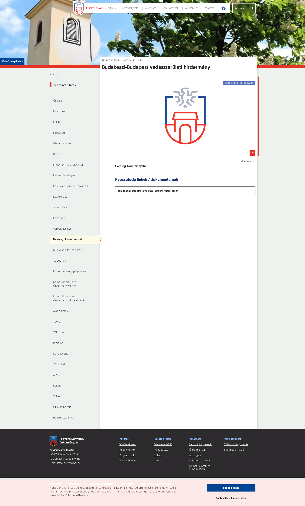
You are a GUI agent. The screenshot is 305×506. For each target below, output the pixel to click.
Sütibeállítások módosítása (231, 498)
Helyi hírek (59, 111)
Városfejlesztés (62, 229)
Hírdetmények (127, 450)
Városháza (150, 8)
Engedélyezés (231, 488)
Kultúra (57, 386)
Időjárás (58, 343)
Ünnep (57, 154)
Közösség (59, 218)
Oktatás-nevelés (63, 407)
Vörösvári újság (127, 461)
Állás (56, 375)
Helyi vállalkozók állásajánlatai (71, 186)
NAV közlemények (64, 175)
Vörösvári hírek (127, 444)
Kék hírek (58, 122)
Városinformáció (163, 444)
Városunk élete (130, 8)
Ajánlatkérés (60, 311)
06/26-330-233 (72, 459)
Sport (56, 322)
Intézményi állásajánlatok (68, 165)
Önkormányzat (62, 143)
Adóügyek (59, 261)
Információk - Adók (234, 450)
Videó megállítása (12, 61)
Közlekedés (60, 197)
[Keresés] (252, 8)
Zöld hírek (59, 364)
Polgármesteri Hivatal (200, 461)
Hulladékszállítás (63, 418)
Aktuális (112, 8)
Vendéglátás (161, 450)
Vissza (54, 74)
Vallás (56, 396)
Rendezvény (60, 354)
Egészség (59, 133)
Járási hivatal (60, 207)
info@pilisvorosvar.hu (69, 463)
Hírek (141, 61)
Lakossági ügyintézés (200, 444)
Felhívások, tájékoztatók (67, 250)
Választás (209, 8)
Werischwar (191, 8)
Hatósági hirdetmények (68, 239)
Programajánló (127, 455)
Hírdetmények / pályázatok (69, 271)
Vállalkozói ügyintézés (236, 444)
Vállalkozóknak (170, 8)
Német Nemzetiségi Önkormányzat (200, 468)
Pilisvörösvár (110, 61)
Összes (57, 101)
